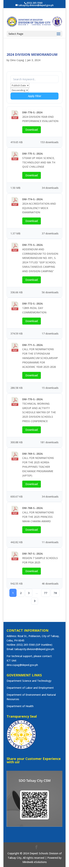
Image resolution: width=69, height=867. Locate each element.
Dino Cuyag (17, 60)
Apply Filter (34, 96)
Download (31, 129)
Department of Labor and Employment (30, 687)
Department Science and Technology (29, 680)
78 (55, 593)
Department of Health (20, 706)
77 (45, 593)
